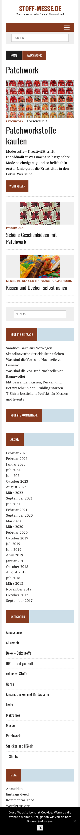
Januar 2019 (16, 560)
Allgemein (13, 642)
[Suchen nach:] (39, 314)
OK (40, 827)
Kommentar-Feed (20, 799)
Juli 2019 (13, 543)
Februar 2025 (17, 458)
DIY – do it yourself (19, 663)
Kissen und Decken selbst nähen (36, 287)
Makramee (13, 715)
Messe (10, 725)
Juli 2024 (13, 469)
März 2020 (14, 526)
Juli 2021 (13, 503)
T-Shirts (12, 756)
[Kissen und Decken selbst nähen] (40, 274)
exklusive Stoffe (16, 673)
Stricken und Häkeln (19, 746)
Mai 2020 (13, 521)
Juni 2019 (13, 549)
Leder (10, 704)
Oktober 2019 (17, 538)
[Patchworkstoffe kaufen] (40, 115)
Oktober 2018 (17, 566)
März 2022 (14, 492)
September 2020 (19, 515)
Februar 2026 (17, 452)
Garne (10, 684)
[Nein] (74, 821)
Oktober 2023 (17, 481)
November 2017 (19, 589)
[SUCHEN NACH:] (39, 37)
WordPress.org (18, 805)
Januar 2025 (16, 464)
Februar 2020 (17, 532)
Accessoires (14, 632)
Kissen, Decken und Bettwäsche (29, 280)
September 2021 (19, 498)
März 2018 (14, 583)
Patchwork (14, 121)
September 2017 (19, 600)
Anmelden (14, 788)
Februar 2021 (17, 509)
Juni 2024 (13, 475)
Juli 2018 (13, 577)
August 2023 (16, 486)
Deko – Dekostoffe (18, 653)
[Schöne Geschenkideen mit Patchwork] (40, 221)
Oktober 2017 (17, 594)
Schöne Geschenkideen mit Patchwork (31, 238)
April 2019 (14, 555)
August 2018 (16, 572)
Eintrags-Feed (17, 794)
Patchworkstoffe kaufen (31, 135)
